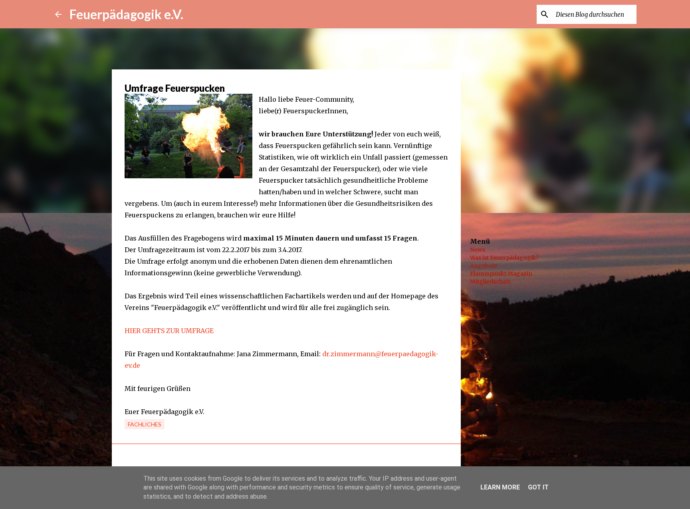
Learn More (500, 487)
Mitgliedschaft (490, 281)
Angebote (484, 265)
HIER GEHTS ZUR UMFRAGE (169, 331)
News (477, 249)
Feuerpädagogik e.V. (126, 14)
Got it (538, 487)
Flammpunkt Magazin (501, 273)
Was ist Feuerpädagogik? (504, 257)
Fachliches (144, 424)
